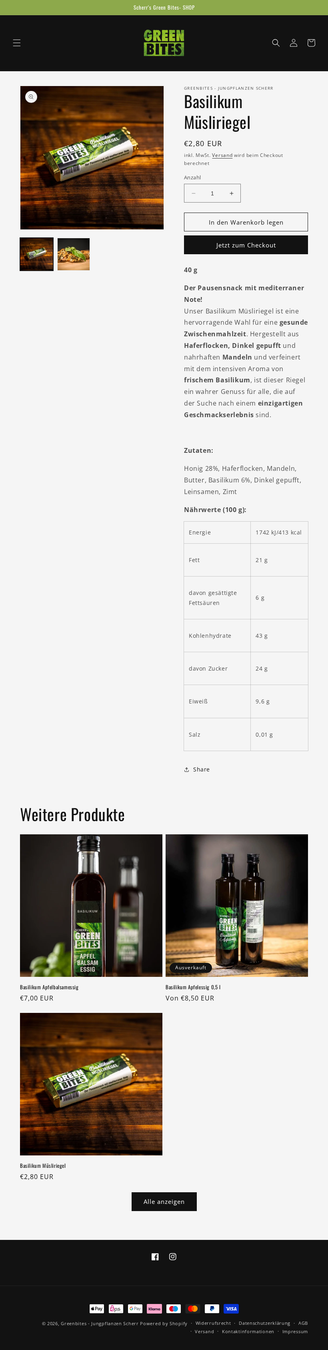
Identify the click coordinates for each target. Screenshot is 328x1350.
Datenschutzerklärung (264, 1323)
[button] (17, 43)
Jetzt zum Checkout (246, 245)
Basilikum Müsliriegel (43, 1165)
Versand (222, 155)
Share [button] (201, 769)
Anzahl (192, 177)
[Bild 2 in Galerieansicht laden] (73, 254)
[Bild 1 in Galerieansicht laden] (36, 254)
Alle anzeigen (164, 1201)
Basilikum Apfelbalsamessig (49, 987)
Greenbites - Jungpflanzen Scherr (99, 1323)
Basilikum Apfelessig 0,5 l (193, 987)
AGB (303, 1323)
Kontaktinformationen (248, 1331)
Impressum (295, 1331)
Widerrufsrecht (213, 1323)
